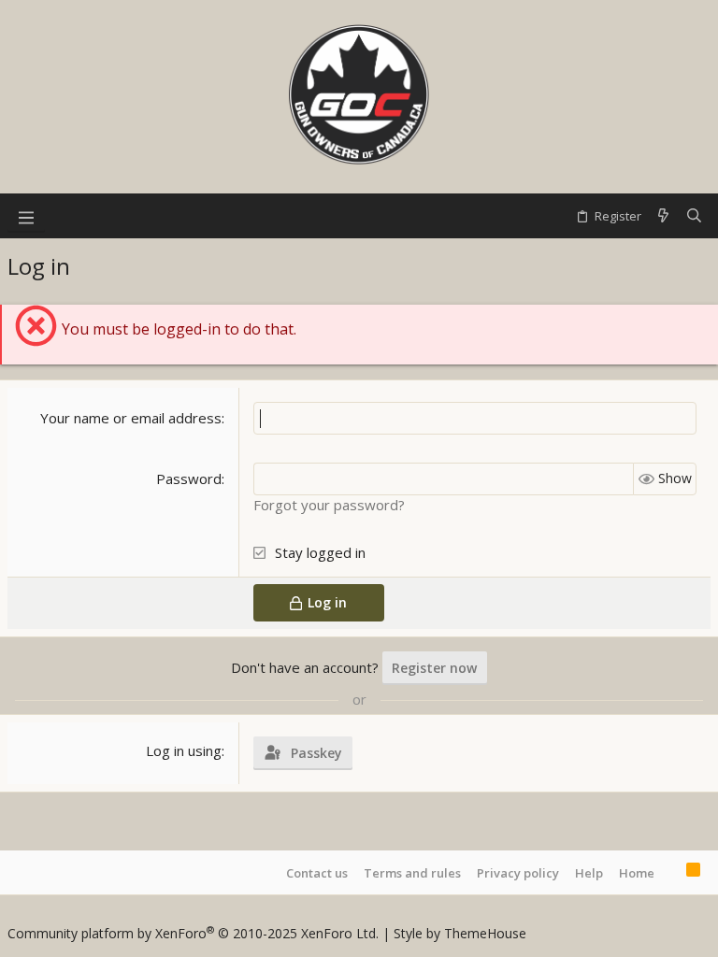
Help (589, 872)
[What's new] (663, 216)
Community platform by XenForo (193, 933)
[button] (26, 216)
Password (189, 478)
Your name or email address (131, 417)
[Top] (670, 872)
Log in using (184, 750)
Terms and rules (412, 872)
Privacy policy (518, 872)
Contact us (317, 872)
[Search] (694, 216)
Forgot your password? (329, 504)
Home (636, 872)
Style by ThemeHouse (460, 933)
